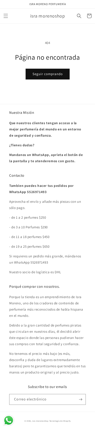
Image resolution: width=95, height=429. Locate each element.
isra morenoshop (40, 421)
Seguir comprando (48, 74)
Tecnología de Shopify (60, 421)
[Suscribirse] (80, 399)
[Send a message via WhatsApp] (8, 420)
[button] (6, 16)
